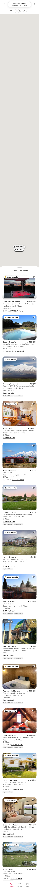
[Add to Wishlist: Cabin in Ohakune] (33, 710)
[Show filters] (34, 4)
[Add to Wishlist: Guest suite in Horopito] (33, 276)
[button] (17, 311)
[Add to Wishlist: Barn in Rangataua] (33, 621)
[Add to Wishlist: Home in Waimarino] (33, 755)
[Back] (4, 4)
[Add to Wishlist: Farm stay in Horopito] (33, 359)
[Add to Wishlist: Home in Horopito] (33, 403)
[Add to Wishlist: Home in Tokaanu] (33, 577)
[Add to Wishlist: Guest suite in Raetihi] (33, 800)
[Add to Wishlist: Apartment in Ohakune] (33, 666)
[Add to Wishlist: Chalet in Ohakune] (33, 487)
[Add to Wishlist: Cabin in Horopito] (33, 317)
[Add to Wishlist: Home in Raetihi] (33, 844)
